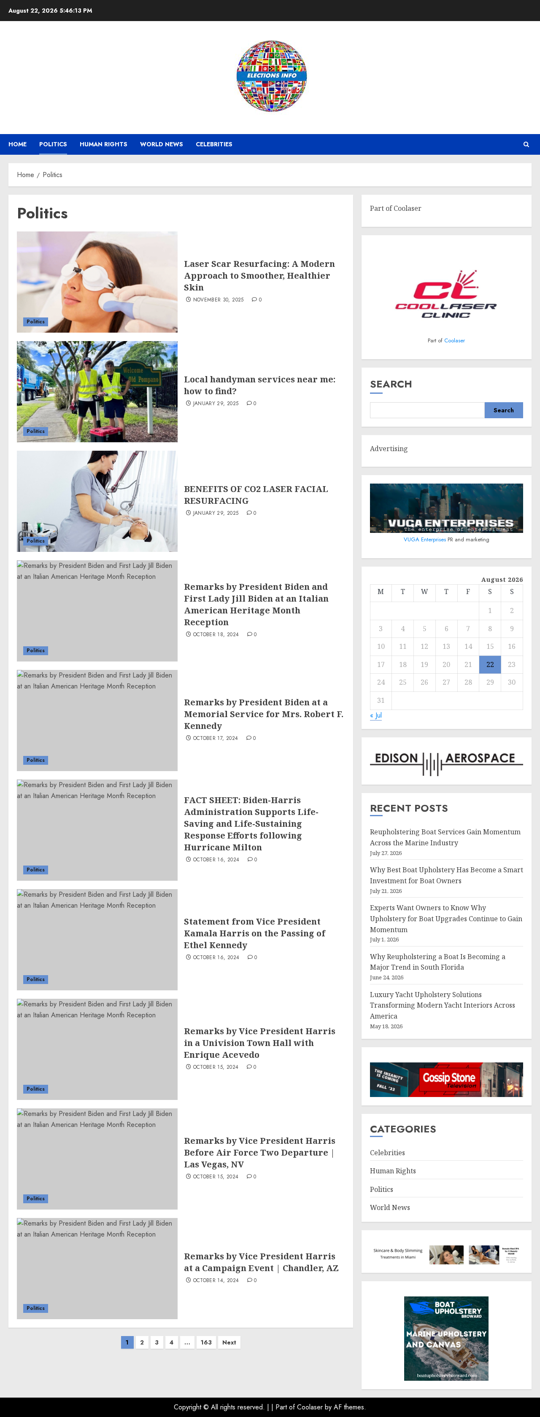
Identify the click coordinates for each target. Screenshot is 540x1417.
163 (206, 1342)
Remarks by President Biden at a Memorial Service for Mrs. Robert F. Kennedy (263, 713)
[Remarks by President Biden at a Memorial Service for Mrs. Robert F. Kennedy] (97, 720)
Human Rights (103, 144)
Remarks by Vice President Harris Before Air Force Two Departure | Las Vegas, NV (259, 1152)
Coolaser (454, 340)
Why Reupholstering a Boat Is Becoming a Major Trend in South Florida (437, 962)
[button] (526, 144)
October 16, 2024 (216, 860)
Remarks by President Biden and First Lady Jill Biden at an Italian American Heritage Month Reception (256, 604)
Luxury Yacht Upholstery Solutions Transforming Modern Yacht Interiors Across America (442, 1005)
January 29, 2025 (216, 404)
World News (161, 144)
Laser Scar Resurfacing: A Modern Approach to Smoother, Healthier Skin (259, 275)
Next (229, 1342)
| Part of (284, 1407)
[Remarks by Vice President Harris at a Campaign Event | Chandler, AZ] (97, 1268)
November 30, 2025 (218, 300)
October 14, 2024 (216, 1280)
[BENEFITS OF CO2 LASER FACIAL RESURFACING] (97, 501)
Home (17, 144)
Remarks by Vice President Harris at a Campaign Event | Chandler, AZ (261, 1262)
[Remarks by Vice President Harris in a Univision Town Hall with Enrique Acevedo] (97, 1049)
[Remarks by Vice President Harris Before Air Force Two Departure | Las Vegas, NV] (97, 1159)
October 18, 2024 (216, 635)
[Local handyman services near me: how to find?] (97, 391)
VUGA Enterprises (426, 539)
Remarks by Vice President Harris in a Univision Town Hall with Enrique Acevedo (259, 1042)
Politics (53, 144)
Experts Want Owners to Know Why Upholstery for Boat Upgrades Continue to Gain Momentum (446, 918)
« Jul (376, 715)
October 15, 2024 (216, 1067)
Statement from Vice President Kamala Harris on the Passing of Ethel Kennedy (254, 933)
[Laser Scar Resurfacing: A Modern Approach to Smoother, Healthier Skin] (97, 282)
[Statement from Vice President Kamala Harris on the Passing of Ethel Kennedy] (97, 939)
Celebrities (214, 144)
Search (391, 383)
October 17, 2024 (215, 738)
